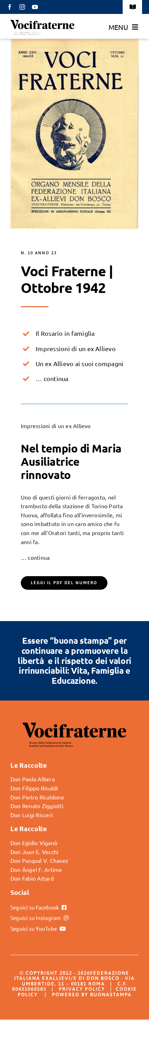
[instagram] (22, 7)
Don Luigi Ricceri (31, 814)
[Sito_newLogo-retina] (42, 21)
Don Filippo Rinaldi (34, 787)
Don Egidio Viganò (33, 842)
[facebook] (9, 7)
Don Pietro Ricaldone (37, 797)
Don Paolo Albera (32, 778)
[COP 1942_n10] (74, 41)
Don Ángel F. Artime (36, 869)
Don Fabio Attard (32, 878)
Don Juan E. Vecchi (34, 851)
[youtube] (35, 7)
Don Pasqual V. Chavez (39, 860)
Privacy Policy (82, 989)
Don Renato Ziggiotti (36, 805)
